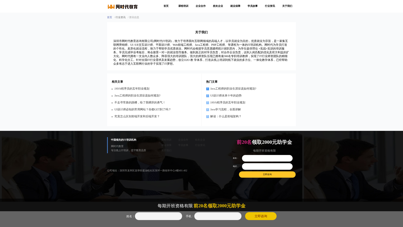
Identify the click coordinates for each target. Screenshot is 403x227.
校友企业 (218, 6)
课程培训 (183, 6)
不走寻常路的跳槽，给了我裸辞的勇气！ (139, 102)
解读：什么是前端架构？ (225, 116)
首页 (166, 6)
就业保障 (235, 6)
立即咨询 (261, 216)
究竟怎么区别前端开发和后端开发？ (137, 116)
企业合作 (201, 6)
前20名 (244, 142)
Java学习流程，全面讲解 (225, 109)
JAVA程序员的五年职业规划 (131, 88)
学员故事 (253, 6)
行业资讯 (270, 6)
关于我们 (287, 6)
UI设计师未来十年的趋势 (226, 95)
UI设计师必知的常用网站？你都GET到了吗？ (142, 109)
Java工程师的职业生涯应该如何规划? (137, 95)
